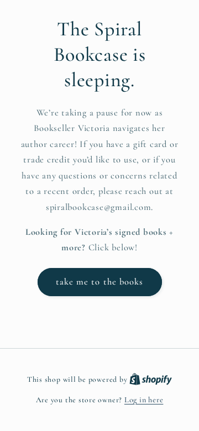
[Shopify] (150, 379)
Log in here (143, 399)
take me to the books (100, 281)
